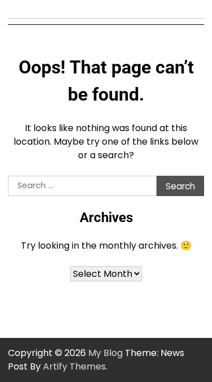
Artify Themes (74, 366)
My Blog (105, 352)
